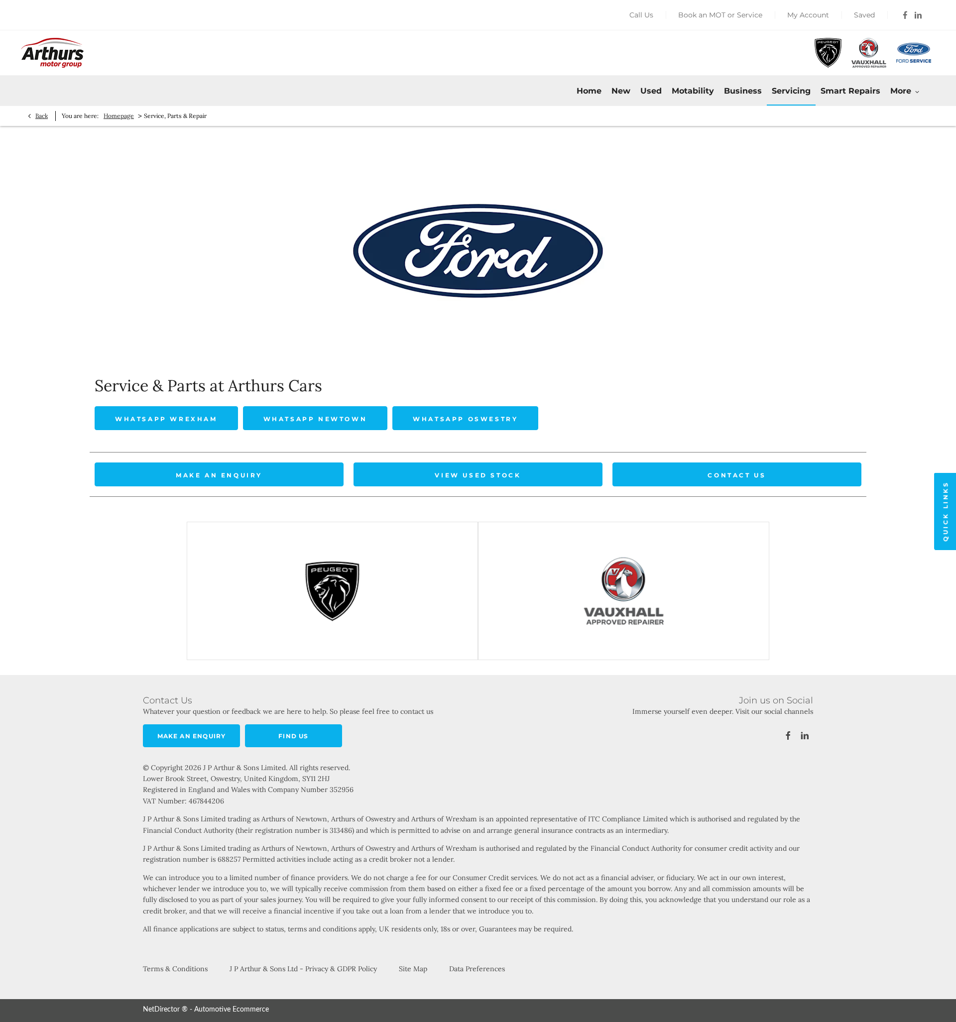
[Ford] (913, 52)
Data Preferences (477, 968)
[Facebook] (905, 14)
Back (41, 115)
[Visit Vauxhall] (623, 591)
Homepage (119, 115)
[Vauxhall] (868, 53)
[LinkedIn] (918, 14)
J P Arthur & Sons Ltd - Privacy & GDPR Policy (303, 968)
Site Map (413, 968)
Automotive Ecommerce (231, 1009)
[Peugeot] (828, 53)
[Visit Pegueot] (332, 591)
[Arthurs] (52, 53)
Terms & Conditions (175, 968)
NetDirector (162, 1009)
